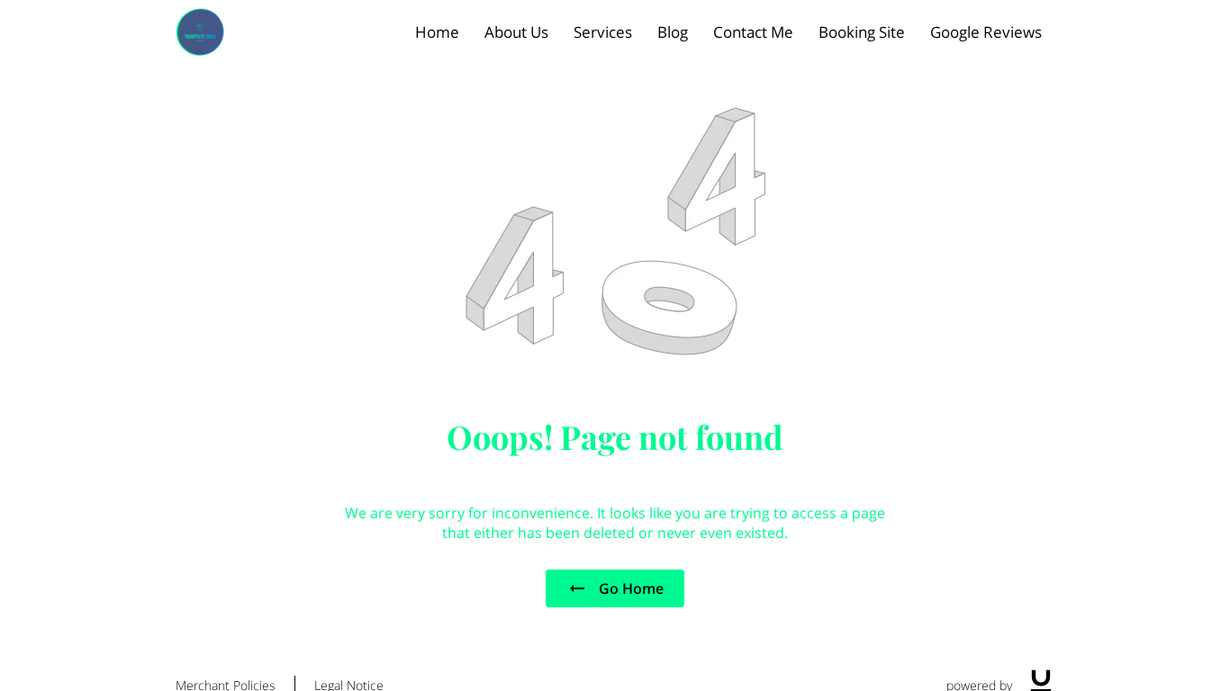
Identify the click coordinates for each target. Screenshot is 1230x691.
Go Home (631, 588)
